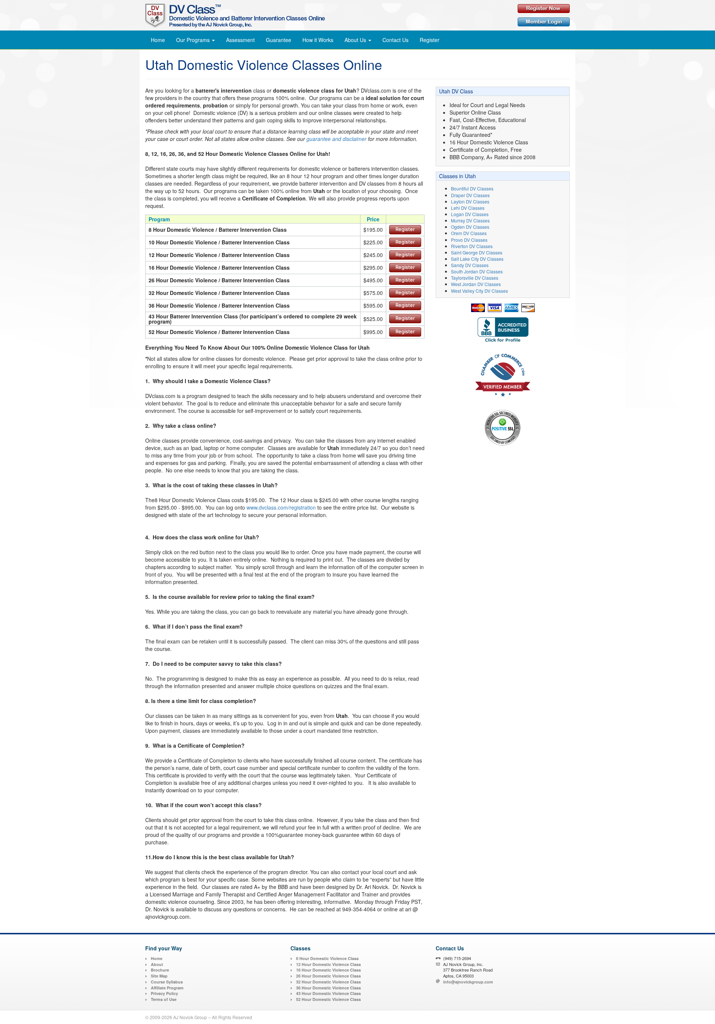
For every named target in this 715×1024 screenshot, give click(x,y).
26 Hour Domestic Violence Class (328, 976)
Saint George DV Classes (476, 252)
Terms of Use (164, 999)
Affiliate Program (167, 988)
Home (158, 40)
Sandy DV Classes (470, 265)
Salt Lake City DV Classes (477, 259)
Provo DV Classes (469, 240)
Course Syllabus (167, 982)
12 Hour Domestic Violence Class (328, 964)
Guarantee (278, 40)
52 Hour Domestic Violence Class (328, 999)
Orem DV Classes (469, 233)
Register (429, 40)
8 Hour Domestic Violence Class (327, 958)
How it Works (317, 40)
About (157, 964)
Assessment (240, 40)
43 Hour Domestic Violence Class (328, 993)
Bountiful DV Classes (472, 188)
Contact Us (395, 40)
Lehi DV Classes (467, 208)
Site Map (159, 976)
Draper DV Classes (470, 195)
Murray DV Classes (470, 220)
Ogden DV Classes (470, 227)
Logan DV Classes (470, 214)
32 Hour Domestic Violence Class (328, 982)
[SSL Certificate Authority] (502, 427)
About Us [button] (356, 40)
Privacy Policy (164, 993)
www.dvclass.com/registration (281, 507)
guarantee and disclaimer (336, 138)
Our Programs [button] (193, 40)
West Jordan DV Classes (476, 284)
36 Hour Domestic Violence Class (328, 988)
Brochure (160, 970)
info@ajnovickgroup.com (468, 982)
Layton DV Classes (470, 201)
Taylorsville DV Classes (474, 278)
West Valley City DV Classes (479, 291)
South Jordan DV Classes (477, 271)
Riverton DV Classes (472, 246)
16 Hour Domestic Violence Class (328, 970)
